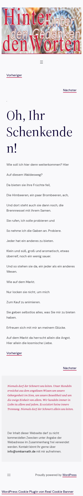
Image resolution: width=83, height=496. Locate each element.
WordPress (69, 475)
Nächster (70, 90)
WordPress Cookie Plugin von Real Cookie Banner (38, 492)
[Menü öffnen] (41, 62)
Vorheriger (14, 75)
